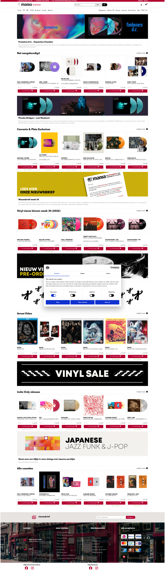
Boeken (38, 10)
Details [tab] (82, 273)
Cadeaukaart (96, 544)
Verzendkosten (96, 538)
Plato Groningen (62, 538)
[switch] (72, 295)
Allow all (107, 302)
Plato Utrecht (61, 541)
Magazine (102, 10)
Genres (124, 10)
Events (118, 10)
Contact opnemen (97, 547)
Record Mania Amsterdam (65, 535)
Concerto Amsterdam (63, 532)
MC (27, 10)
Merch (50, 10)
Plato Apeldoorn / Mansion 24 (66, 555)
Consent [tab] (56, 273)
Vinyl (19, 10)
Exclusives (132, 10)
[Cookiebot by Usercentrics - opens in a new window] (111, 268)
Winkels (140, 0)
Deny (57, 302)
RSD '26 (144, 10)
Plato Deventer (61, 547)
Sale (138, 10)
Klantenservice (96, 541)
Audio (44, 10)
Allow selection (82, 302)
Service (146, 0)
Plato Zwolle (60, 549)
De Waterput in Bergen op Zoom (67, 558)
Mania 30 (110, 10)
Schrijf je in (130, 517)
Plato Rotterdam (62, 552)
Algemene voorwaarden (99, 549)
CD (24, 10)
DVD (32, 10)
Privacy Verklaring (97, 552)
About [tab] (108, 273)
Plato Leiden (61, 544)
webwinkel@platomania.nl (36, 541)
